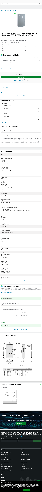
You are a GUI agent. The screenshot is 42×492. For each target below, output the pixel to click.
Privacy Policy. (20, 436)
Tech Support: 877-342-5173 (7, 459)
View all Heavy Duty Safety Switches (8, 10)
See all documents (6, 122)
